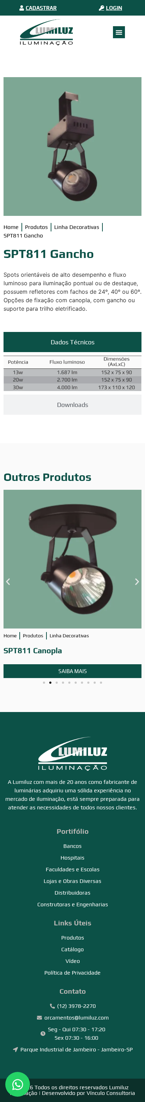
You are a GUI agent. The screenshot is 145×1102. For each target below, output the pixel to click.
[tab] (72, 342)
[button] (8, 581)
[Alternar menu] (119, 32)
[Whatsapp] (17, 1084)
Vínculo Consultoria (111, 1093)
